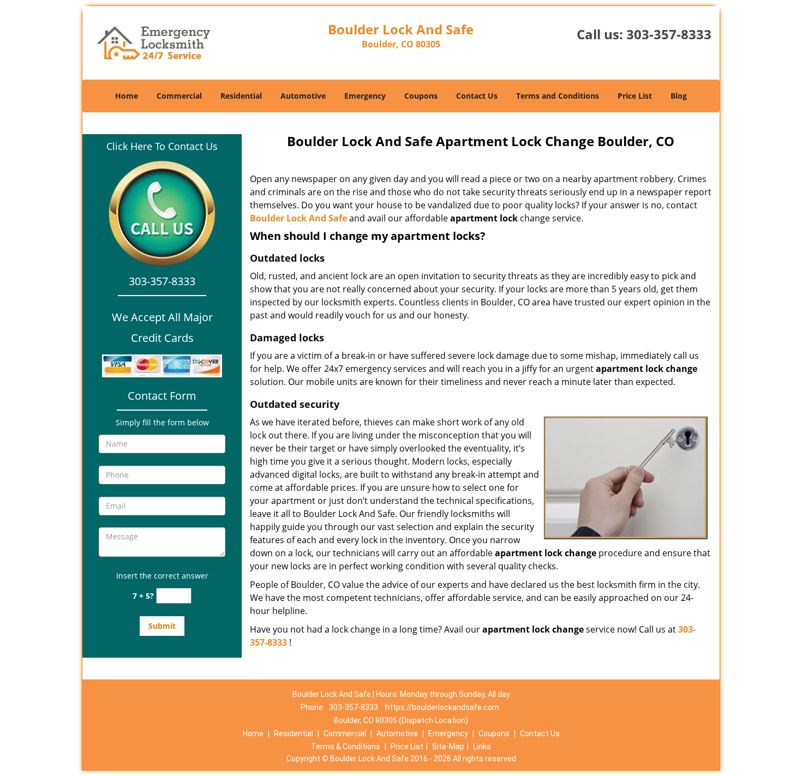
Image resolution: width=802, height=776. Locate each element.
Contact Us (477, 96)
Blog (679, 96)
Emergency (365, 96)
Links (482, 746)
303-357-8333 (668, 34)
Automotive (303, 96)
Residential (241, 96)
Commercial (179, 96)
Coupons (421, 96)
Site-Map (448, 746)
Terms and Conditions (557, 96)
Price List (635, 96)
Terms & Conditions (345, 746)
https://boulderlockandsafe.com (442, 707)
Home (126, 96)
